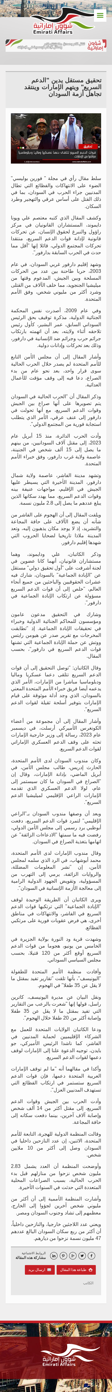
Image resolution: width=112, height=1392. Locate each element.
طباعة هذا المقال (76, 1270)
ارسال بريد (37, 1270)
